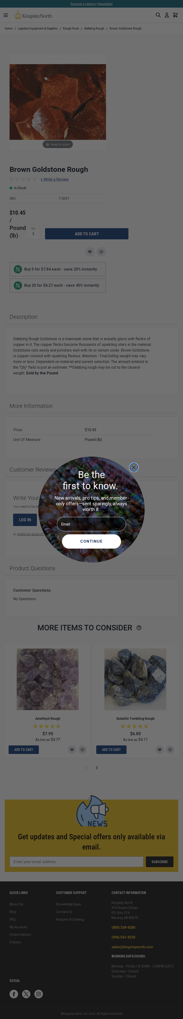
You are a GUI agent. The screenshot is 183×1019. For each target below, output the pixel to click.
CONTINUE (91, 541)
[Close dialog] (134, 467)
